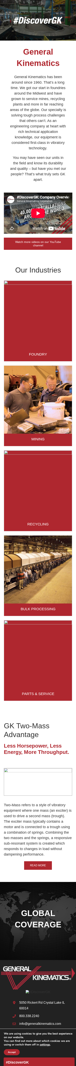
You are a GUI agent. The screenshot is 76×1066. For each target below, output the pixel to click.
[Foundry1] (38, 282)
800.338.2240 (29, 1016)
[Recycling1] (38, 452)
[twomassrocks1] (38, 770)
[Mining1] (38, 367)
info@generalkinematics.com (40, 1023)
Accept (12, 1052)
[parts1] (38, 622)
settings (45, 1045)
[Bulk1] (38, 537)
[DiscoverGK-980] (38, 992)
